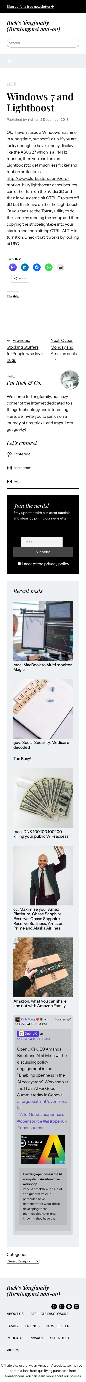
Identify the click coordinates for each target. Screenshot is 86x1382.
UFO (15, 243)
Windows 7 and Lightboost (40, 102)
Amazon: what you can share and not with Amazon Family (40, 1003)
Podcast (15, 1338)
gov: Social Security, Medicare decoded (41, 745)
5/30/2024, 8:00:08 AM (33, 1039)
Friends (32, 1326)
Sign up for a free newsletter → (30, 6)
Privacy (36, 1338)
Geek (11, 84)
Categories (17, 1254)
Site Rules (59, 1338)
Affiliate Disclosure (49, 1314)
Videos (13, 1350)
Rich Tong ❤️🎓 (31, 1019)
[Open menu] (9, 61)
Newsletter (57, 1326)
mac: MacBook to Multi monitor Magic (42, 667)
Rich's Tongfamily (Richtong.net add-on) (33, 25)
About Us (15, 1314)
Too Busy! (22, 758)
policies (75, 1376)
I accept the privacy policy (45, 563)
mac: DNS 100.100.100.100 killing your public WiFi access (40, 834)
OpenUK (30, 1033)
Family (13, 1326)
